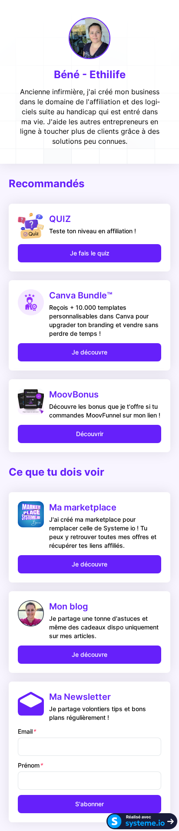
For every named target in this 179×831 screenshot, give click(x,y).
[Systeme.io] (141, 821)
